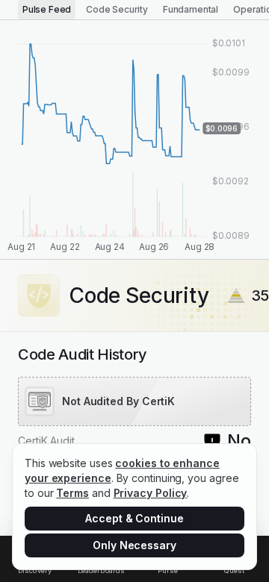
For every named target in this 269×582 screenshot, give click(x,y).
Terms (72, 492)
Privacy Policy (151, 492)
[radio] (46, 9)
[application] (134, 139)
